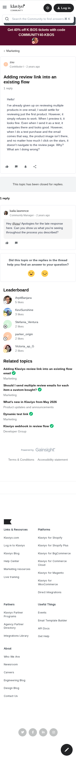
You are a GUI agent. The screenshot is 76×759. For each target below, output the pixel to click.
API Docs (44, 628)
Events (42, 612)
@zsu (16, 223)
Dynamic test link (15, 414)
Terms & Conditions (21, 459)
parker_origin (24, 334)
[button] (4, 8)
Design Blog (11, 688)
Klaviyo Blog (11, 553)
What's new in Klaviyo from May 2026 (30, 402)
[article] (38, 227)
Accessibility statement (53, 459)
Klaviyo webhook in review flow (26, 426)
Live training (11, 577)
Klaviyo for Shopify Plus (53, 545)
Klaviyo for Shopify (50, 537)
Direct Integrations (49, 592)
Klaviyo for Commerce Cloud (52, 563)
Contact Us (11, 696)
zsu (12, 62)
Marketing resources (17, 569)
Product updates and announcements (28, 407)
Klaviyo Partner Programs (13, 614)
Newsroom (11, 664)
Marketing (13, 50)
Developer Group (14, 431)
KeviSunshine (24, 310)
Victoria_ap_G (24, 346)
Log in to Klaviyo (14, 545)
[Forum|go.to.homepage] (18, 8)
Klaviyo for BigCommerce (54, 553)
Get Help (43, 636)
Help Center (11, 561)
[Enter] (7, 19)
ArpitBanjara (23, 297)
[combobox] (38, 19)
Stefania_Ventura (26, 322)
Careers (9, 672)
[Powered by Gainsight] (38, 451)
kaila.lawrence (19, 210)
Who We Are (12, 656)
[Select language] (47, 8)
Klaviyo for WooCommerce (48, 582)
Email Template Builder (52, 620)
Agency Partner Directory (14, 626)
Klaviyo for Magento (51, 572)
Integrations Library (16, 635)
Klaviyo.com (11, 537)
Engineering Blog (14, 680)
